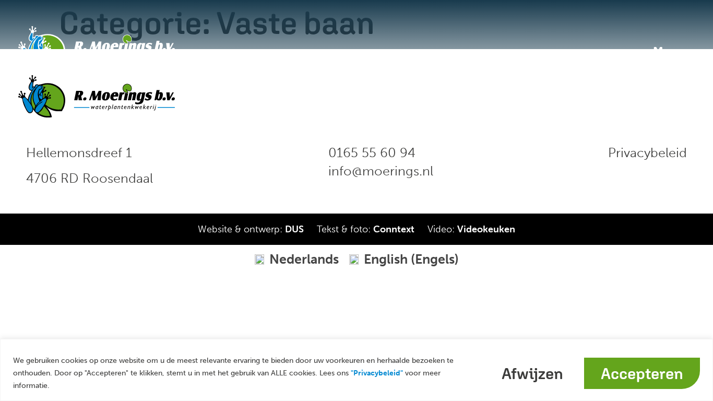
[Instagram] (678, 96)
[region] (356, 370)
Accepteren (642, 373)
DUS (294, 229)
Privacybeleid (647, 153)
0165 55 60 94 (371, 153)
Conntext (393, 229)
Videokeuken (486, 229)
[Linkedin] (657, 96)
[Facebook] (636, 96)
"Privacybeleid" (377, 373)
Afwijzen (532, 373)
